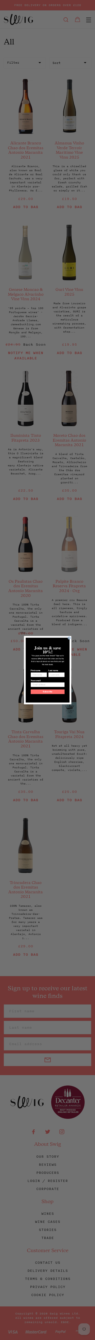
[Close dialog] (69, 638)
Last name (53, 670)
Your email (35, 680)
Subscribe (47, 692)
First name (35, 670)
